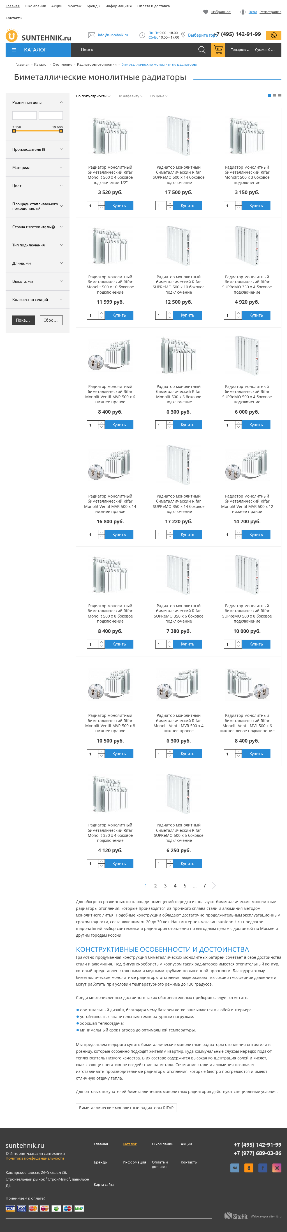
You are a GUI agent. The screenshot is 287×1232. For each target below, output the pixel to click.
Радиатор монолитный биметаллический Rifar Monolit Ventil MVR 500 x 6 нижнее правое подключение (110, 396)
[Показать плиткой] (269, 95)
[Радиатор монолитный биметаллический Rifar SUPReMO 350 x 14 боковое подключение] (178, 465)
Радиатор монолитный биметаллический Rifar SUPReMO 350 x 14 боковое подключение (179, 503)
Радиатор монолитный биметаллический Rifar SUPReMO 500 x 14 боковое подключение (179, 174)
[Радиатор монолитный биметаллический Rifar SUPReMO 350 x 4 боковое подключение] (247, 245)
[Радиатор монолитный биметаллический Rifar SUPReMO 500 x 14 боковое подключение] (178, 136)
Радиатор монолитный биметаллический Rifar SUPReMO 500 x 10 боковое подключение (179, 284)
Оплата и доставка (153, 6)
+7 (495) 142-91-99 (237, 34)
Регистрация (270, 12)
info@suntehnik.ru (113, 35)
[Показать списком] (274, 95)
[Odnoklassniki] (248, 1167)
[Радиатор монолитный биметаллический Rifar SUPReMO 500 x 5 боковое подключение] (178, 794)
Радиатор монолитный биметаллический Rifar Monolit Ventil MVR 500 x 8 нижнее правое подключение (110, 725)
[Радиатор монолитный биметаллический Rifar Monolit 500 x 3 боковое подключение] (247, 136)
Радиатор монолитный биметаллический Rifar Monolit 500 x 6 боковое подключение (178, 394)
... (194, 886)
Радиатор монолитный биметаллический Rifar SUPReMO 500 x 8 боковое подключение (247, 613)
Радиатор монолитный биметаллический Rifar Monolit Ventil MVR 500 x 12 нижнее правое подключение (247, 506)
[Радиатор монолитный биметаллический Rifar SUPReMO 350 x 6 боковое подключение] (178, 574)
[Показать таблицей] (280, 95)
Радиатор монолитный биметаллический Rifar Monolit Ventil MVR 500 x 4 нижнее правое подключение (178, 725)
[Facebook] (262, 1167)
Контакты (14, 18)
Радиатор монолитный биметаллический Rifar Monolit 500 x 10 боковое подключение (110, 284)
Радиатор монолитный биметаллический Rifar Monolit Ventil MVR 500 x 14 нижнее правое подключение (110, 506)
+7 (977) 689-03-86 (257, 1153)
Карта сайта (104, 1184)
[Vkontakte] (234, 1167)
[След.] (213, 886)
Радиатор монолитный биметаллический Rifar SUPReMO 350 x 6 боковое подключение (178, 613)
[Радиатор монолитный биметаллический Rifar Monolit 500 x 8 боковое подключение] (110, 574)
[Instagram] (276, 1167)
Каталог (129, 1144)
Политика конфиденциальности (35, 1158)
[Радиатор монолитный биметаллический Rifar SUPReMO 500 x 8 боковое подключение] (247, 574)
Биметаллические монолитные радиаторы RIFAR (126, 1107)
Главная (13, 6)
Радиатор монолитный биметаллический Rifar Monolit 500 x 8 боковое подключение (110, 613)
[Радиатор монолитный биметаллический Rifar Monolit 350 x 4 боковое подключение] (110, 794)
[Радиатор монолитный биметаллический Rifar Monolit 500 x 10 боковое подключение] (110, 245)
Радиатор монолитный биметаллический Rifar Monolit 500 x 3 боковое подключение (247, 174)
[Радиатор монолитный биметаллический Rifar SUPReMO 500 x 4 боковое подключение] (247, 355)
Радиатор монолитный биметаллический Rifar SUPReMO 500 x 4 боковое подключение (247, 394)
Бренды (93, 6)
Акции (57, 6)
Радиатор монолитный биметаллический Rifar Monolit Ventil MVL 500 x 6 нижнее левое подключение (247, 723)
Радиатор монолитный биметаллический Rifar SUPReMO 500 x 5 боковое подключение (178, 832)
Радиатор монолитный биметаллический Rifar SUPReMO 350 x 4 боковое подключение (247, 284)
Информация (117, 6)
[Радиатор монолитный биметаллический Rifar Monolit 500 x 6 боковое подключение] (178, 355)
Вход (253, 12)
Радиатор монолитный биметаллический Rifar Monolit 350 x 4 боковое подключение (110, 832)
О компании (35, 6)
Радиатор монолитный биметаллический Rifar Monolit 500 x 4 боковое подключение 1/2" (110, 174)
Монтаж (75, 6)
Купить (119, 205)
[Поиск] (202, 50)
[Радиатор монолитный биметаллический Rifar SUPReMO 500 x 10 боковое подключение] (178, 245)
